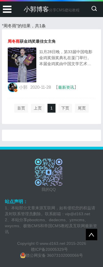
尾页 (82, 108)
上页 (38, 108)
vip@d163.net (77, 214)
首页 (21, 108)
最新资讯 (66, 87)
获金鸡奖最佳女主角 (32, 41)
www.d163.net (52, 243)
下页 (65, 108)
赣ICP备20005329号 (49, 249)
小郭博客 (52, 9)
